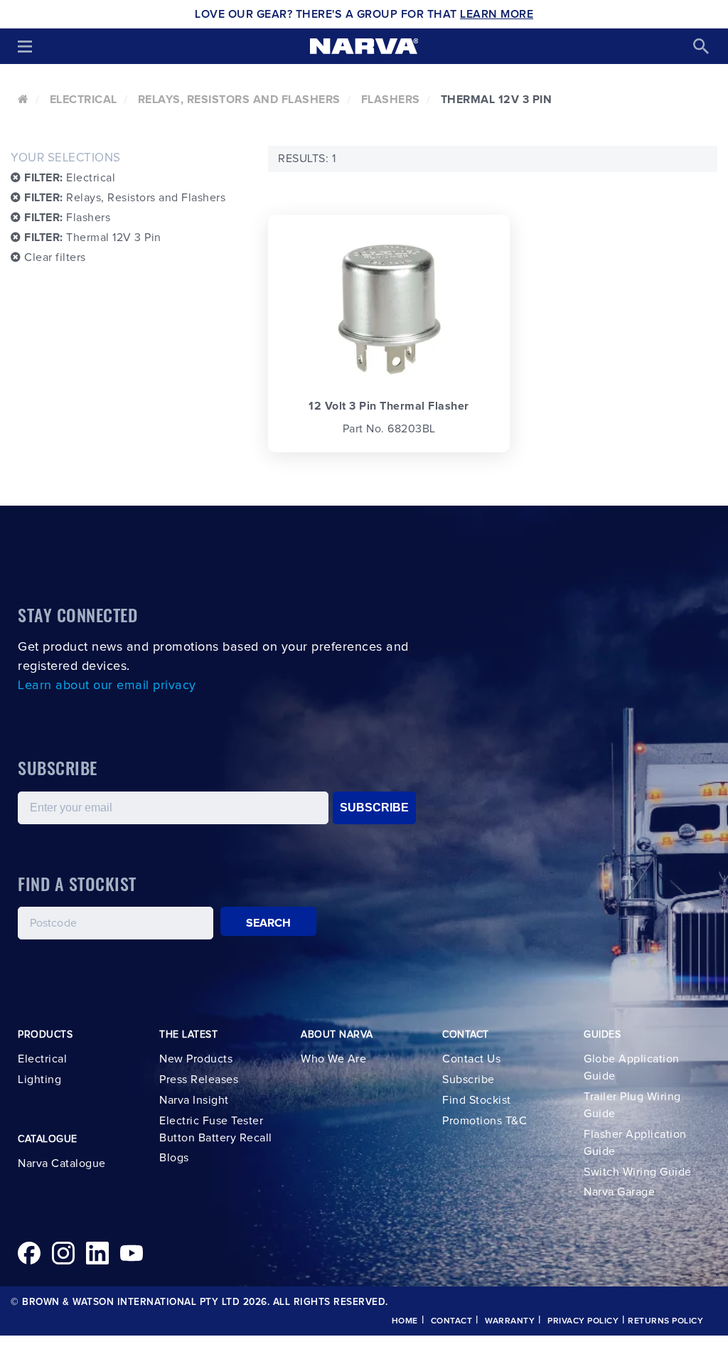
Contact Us (471, 1059)
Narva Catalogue (62, 1163)
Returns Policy (665, 1321)
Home (405, 1321)
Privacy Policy (583, 1321)
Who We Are (333, 1059)
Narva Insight (194, 1100)
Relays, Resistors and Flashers (239, 99)
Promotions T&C (484, 1120)
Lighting (39, 1079)
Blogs (174, 1157)
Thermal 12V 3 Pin (92, 237)
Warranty (510, 1321)
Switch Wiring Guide (638, 1172)
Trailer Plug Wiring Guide (632, 1105)
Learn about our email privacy (107, 685)
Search (268, 923)
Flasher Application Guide (635, 1143)
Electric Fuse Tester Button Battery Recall (215, 1129)
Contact (452, 1321)
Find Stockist (476, 1100)
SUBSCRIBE (374, 807)
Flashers (390, 99)
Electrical (83, 99)
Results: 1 (307, 158)
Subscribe (468, 1079)
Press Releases (198, 1079)
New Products (195, 1059)
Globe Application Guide (632, 1067)
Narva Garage (619, 1192)
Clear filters (53, 257)
